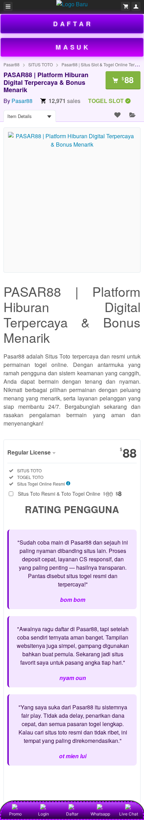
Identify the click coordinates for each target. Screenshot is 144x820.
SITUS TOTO (40, 64)
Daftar (72, 814)
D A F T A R (72, 23)
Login (43, 814)
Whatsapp (100, 814)
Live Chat (128, 814)
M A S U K (72, 47)
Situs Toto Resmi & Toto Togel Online (70, 493)
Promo (15, 814)
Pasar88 (11, 64)
